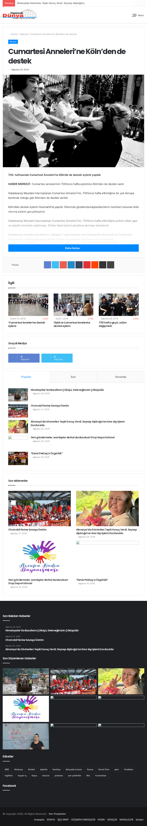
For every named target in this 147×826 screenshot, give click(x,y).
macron (46, 775)
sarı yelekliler (74, 775)
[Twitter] (55, 264)
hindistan (128, 769)
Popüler (26, 377)
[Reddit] (94, 264)
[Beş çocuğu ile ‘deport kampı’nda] (121, 736)
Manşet (24, 34)
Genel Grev (104, 769)
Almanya (18, 769)
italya (34, 775)
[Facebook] (47, 264)
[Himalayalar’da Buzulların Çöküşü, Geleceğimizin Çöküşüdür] (18, 395)
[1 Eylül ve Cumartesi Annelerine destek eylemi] (74, 305)
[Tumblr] (79, 264)
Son (73, 377)
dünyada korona (74, 769)
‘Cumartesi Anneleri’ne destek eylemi (26, 324)
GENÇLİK (112, 819)
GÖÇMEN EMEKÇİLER (83, 819)
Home (13, 34)
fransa (90, 769)
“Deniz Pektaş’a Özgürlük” (47, 453)
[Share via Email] (102, 264)
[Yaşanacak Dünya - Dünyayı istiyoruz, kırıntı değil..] (20, 14)
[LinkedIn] (71, 264)
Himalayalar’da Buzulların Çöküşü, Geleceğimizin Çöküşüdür (67, 390)
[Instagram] (25, 820)
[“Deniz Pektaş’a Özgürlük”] (18, 458)
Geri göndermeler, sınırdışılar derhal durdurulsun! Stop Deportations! (73, 437)
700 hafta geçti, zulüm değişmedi (113, 324)
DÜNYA (51, 819)
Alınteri (31, 769)
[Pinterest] (87, 264)
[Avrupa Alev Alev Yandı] (121, 709)
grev (117, 769)
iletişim (139, 819)
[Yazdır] (110, 264)
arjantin (44, 769)
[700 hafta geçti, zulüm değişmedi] (119, 305)
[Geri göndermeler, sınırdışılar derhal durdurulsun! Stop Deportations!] (18, 442)
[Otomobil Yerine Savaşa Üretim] (18, 410)
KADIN (101, 819)
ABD (7, 769)
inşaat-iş (22, 775)
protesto (59, 775)
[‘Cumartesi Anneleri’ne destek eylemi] (28, 305)
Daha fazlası (72, 248)
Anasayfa (39, 819)
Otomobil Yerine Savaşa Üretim (50, 405)
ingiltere (9, 775)
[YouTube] (20, 820)
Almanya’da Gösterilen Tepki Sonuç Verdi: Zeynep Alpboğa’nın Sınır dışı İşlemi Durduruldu (66, 3)
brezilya (57, 769)
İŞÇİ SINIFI (63, 819)
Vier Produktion (57, 813)
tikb (88, 775)
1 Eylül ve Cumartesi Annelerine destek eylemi (72, 324)
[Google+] (63, 264)
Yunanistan (100, 775)
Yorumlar (120, 377)
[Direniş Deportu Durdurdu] (26, 736)
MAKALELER (126, 819)
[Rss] (29, 820)
